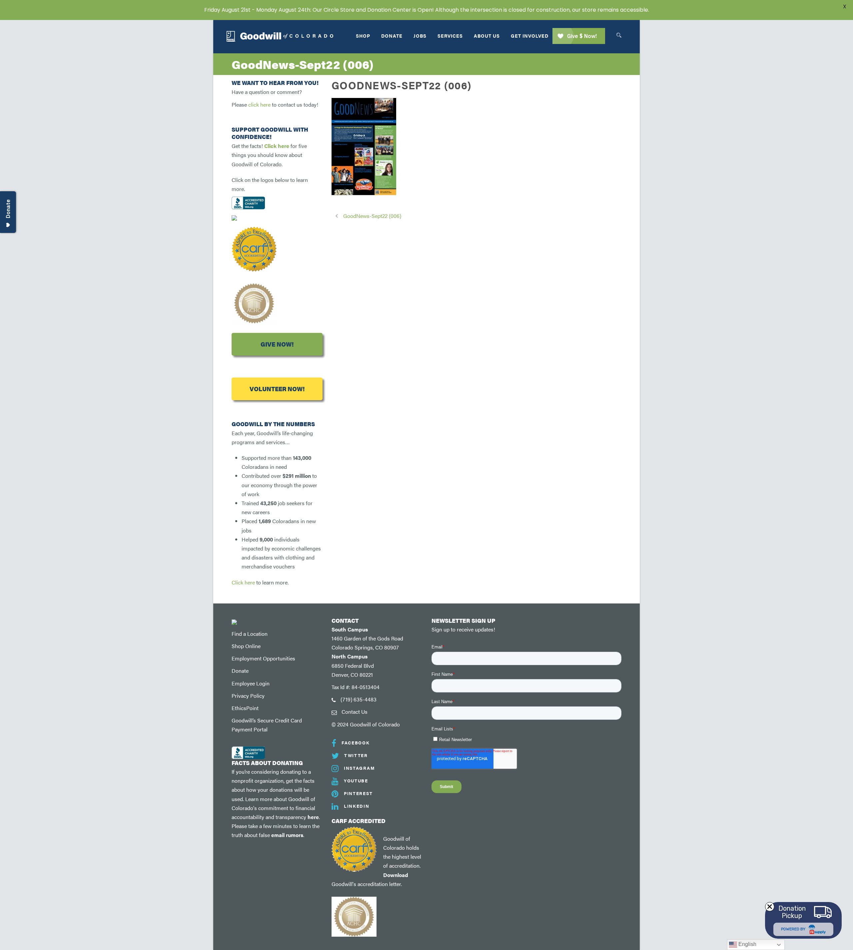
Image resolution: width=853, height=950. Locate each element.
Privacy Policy (248, 695)
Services (450, 35)
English (746, 944)
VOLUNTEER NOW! (277, 389)
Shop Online (246, 646)
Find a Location (250, 633)
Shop (363, 35)
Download (395, 875)
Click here (276, 146)
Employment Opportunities (263, 658)
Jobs (420, 35)
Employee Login (251, 683)
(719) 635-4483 (359, 699)
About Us (487, 35)
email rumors (287, 835)
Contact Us (355, 711)
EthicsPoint (245, 708)
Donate (392, 35)
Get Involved (529, 35)
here (313, 817)
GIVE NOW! (277, 344)
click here (259, 104)
